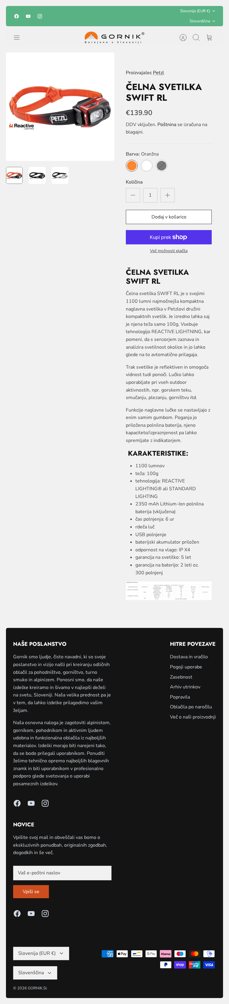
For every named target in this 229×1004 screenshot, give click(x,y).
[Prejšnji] (77, 16)
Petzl (158, 72)
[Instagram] (40, 16)
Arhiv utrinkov (185, 687)
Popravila (180, 697)
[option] (60, 106)
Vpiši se (31, 891)
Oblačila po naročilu (191, 707)
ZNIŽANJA (122, 16)
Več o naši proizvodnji (193, 717)
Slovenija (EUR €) (195, 11)
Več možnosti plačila (169, 251)
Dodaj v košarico (168, 217)
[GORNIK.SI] (114, 38)
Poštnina (166, 124)
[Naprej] (151, 16)
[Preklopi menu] (19, 37)
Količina (134, 182)
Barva (142, 154)
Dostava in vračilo (189, 657)
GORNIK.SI (37, 988)
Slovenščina (200, 21)
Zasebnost (181, 677)
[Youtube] (28, 16)
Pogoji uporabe (186, 667)
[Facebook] (16, 16)
